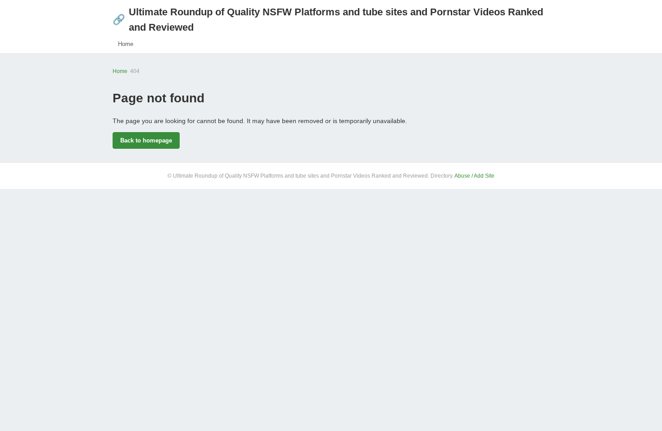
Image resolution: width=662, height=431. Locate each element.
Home (125, 44)
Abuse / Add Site (474, 176)
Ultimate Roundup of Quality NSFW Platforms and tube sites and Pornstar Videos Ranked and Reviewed (328, 19)
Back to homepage (146, 140)
